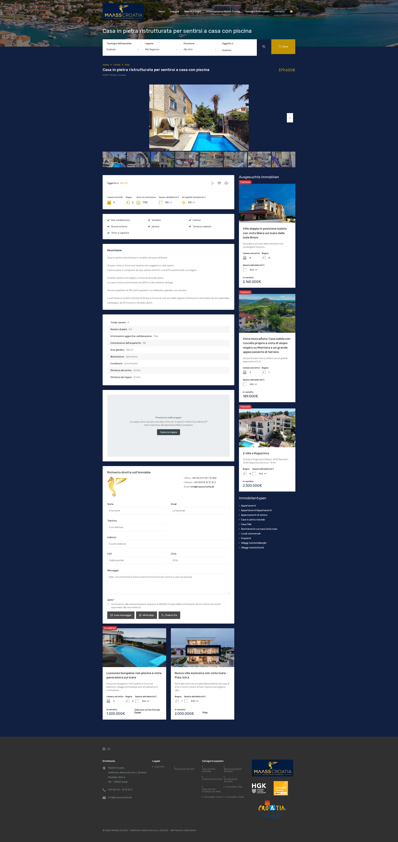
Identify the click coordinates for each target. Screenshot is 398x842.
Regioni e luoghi (192, 11)
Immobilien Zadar (235, 797)
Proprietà (246, 538)
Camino (197, 220)
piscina (155, 226)
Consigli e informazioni (257, 11)
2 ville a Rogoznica (256, 453)
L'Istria (116, 64)
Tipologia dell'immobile (118, 43)
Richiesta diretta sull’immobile (128, 472)
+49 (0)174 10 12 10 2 (205, 482)
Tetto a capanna (120, 232)
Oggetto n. (228, 43)
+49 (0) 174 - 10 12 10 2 (120, 789)
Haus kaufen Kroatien (208, 770)
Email (173, 504)
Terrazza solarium (202, 226)
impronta (159, 767)
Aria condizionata (120, 220)
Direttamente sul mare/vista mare (259, 529)
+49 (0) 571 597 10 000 (204, 478)
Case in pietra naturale (253, 519)
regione (149, 43)
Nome (110, 504)
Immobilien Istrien (213, 797)
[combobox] (122, 50)
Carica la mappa (168, 432)
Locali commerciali (250, 533)
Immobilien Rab (234, 787)
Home (161, 11)
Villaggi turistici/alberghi (253, 543)
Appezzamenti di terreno (254, 515)
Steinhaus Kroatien (212, 779)
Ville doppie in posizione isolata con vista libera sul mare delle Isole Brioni (265, 233)
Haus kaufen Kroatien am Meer (211, 790)
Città (173, 553)
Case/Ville (246, 524)
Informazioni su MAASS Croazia (223, 11)
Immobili (174, 11)
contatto (280, 11)
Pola (127, 64)
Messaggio (113, 570)
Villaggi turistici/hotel (252, 547)
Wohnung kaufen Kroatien (233, 770)
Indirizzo (111, 537)
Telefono (112, 520)
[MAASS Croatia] (123, 18)
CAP (109, 553)
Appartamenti (248, 505)
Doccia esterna (119, 226)
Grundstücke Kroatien (230, 780)
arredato (156, 220)
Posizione (189, 43)
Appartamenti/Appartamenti (256, 510)
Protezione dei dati (184, 769)
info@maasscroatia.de (202, 486)
